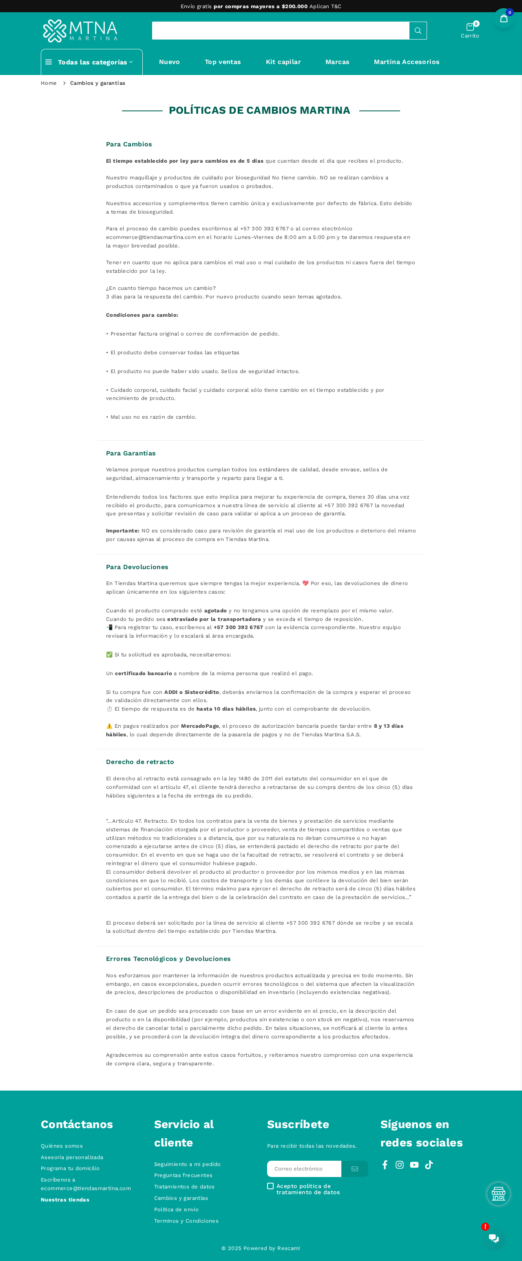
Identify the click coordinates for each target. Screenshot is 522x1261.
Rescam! (289, 1248)
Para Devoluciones (137, 567)
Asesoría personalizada (72, 1157)
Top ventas (223, 62)
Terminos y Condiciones (186, 1221)
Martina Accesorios (407, 62)
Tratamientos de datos (184, 1187)
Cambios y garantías (181, 1198)
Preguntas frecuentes (183, 1175)
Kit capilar (283, 62)
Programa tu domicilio (70, 1168)
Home (49, 83)
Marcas (337, 62)
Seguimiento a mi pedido (187, 1164)
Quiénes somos (62, 1146)
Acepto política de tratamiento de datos (308, 1189)
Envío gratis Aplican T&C (261, 6)
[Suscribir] (354, 1169)
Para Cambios (129, 144)
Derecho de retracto (140, 762)
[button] (470, 31)
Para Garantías (131, 453)
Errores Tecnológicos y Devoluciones (168, 959)
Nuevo (169, 62)
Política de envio (176, 1209)
